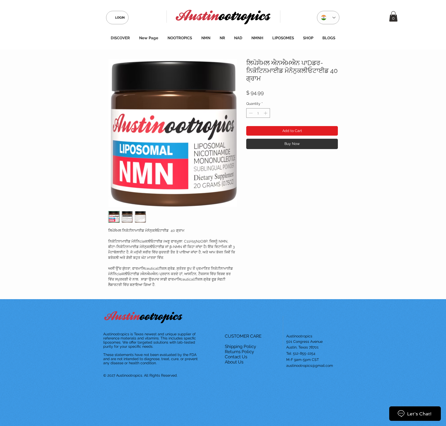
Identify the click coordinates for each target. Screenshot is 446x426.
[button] (393, 16)
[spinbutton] (258, 113)
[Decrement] (250, 113)
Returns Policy (240, 351)
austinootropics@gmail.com (309, 365)
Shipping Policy (241, 346)
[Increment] (266, 113)
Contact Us (236, 356)
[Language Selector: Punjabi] (328, 17)
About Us (234, 362)
